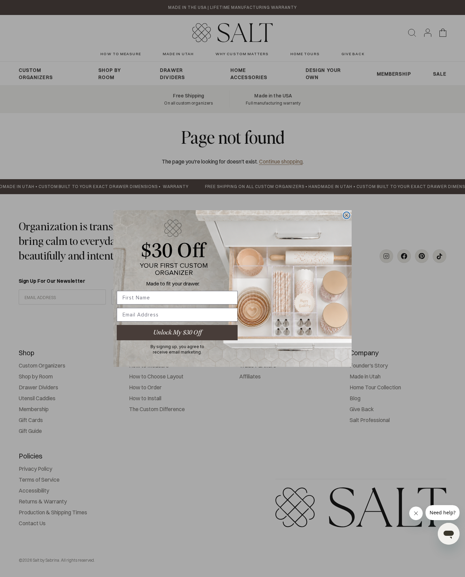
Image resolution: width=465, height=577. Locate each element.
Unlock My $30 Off (177, 332)
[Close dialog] (346, 215)
